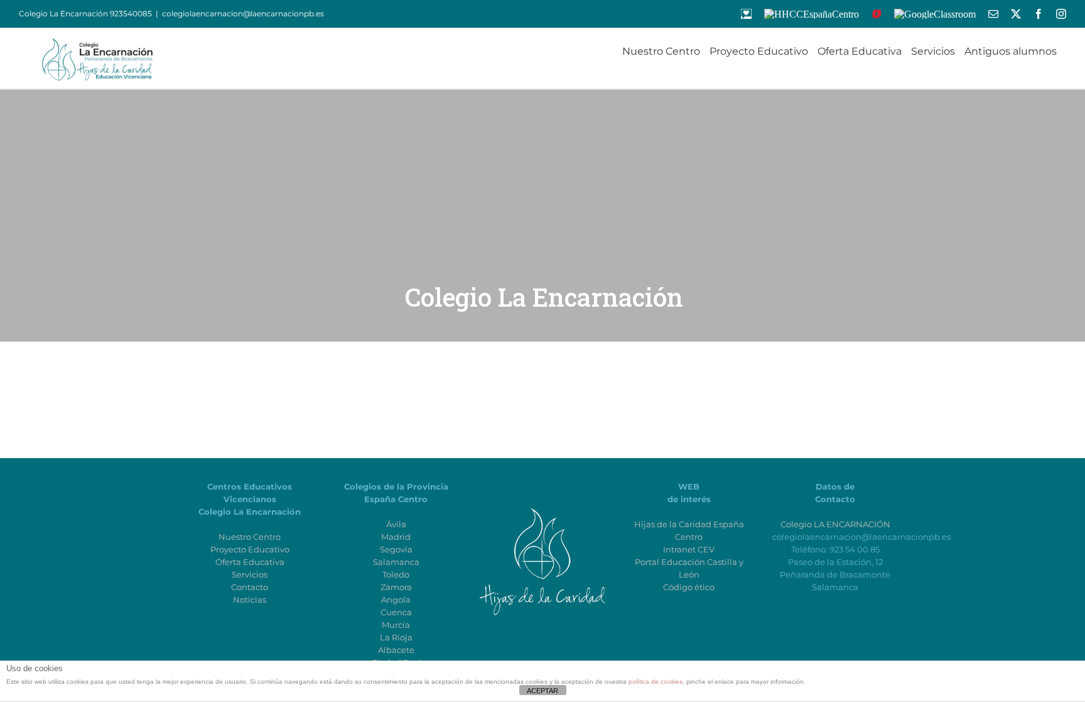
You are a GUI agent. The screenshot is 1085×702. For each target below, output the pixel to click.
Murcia (396, 625)
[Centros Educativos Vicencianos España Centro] (542, 499)
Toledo (395, 574)
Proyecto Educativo (249, 549)
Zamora (396, 587)
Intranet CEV (689, 549)
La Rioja (396, 637)
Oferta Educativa (249, 562)
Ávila (396, 524)
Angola (396, 600)
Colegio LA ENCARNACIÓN (835, 524)
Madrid (396, 537)
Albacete (396, 650)
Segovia (396, 549)
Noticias (249, 600)
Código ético (689, 587)
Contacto (249, 587)
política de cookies (656, 681)
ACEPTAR (542, 690)
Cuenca (396, 612)
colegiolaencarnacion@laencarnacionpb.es (243, 13)
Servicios (249, 574)
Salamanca (396, 562)
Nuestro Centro (250, 537)
